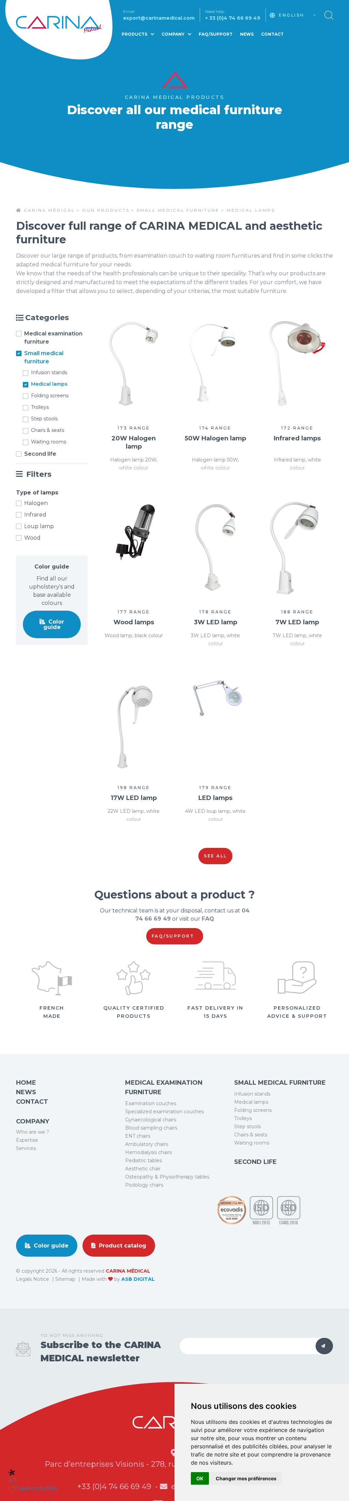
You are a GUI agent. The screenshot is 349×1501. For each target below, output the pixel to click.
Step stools (44, 419)
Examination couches (150, 1103)
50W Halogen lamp (215, 438)
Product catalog (121, 1245)
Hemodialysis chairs (148, 1152)
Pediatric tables (143, 1160)
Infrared (35, 514)
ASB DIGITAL (138, 1279)
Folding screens (50, 395)
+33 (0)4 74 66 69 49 (115, 1486)
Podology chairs (144, 1185)
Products (135, 34)
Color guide (53, 624)
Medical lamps (49, 384)
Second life (40, 454)
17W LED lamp (134, 798)
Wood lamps (133, 622)
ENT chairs (137, 1136)
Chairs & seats (47, 430)
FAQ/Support (215, 34)
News (247, 34)
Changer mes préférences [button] (246, 1478)
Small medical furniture (43, 357)
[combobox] (297, 15)
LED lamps (215, 798)
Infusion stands (49, 372)
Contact (272, 34)
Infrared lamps (297, 438)
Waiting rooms (48, 442)
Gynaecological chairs (150, 1120)
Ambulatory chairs (146, 1144)
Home (26, 1082)
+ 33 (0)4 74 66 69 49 (232, 18)
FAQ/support (174, 936)
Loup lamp (39, 526)
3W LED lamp (215, 622)
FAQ (208, 918)
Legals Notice (33, 1279)
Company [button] (173, 34)
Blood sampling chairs (151, 1128)
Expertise (27, 1140)
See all (215, 855)
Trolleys (40, 407)
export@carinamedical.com (159, 18)
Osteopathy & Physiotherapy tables (167, 1177)
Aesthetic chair (143, 1169)
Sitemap (66, 1279)
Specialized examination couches (164, 1112)
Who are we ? (32, 1132)
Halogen (36, 503)
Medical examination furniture (53, 337)
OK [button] (199, 1478)
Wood (32, 538)
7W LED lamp (297, 622)
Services (26, 1148)
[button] (328, 14)
